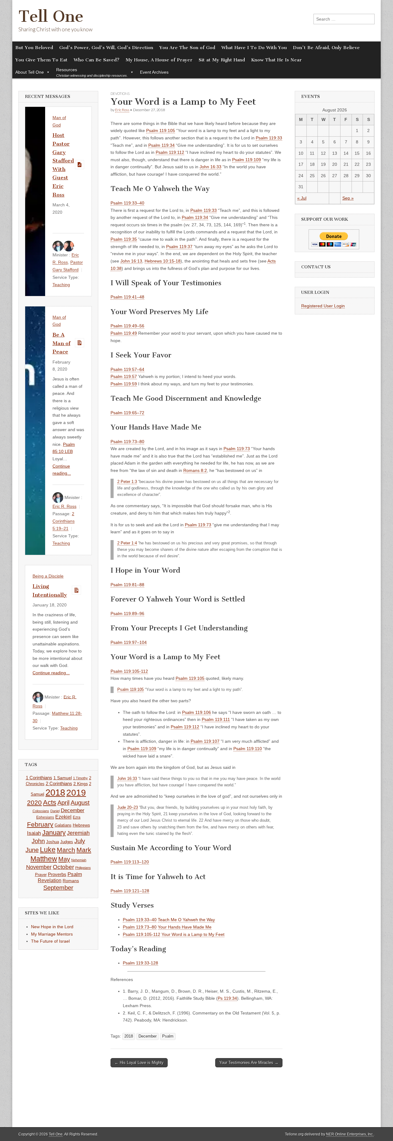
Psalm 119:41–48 (127, 296)
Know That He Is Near (276, 60)
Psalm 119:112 (170, 152)
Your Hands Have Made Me (185, 927)
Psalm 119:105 (160, 130)
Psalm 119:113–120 (130, 861)
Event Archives (154, 72)
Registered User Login (323, 305)
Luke (48, 850)
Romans (71, 880)
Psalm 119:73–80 (127, 441)
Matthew (43, 859)
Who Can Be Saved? (96, 60)
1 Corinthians (39, 777)
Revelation (49, 880)
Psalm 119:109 (246, 159)
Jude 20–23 (127, 807)
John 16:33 (210, 166)
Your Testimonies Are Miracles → (248, 1062)
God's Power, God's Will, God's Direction (106, 47)
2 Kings (80, 783)
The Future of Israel (50, 941)
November (39, 867)
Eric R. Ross (64, 506)
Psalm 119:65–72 (127, 412)
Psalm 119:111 (216, 719)
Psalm (167, 1036)
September (58, 887)
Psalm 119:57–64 (127, 369)
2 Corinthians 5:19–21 (64, 521)
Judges (66, 841)
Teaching (61, 284)
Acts (49, 802)
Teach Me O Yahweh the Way (186, 919)
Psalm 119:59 (124, 383)
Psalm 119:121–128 (130, 890)
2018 (128, 1036)
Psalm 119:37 (179, 246)
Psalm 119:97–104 (129, 642)
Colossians (41, 811)
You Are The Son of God (187, 47)
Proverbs (57, 874)
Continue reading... (51, 672)
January (54, 832)
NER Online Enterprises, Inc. (350, 1134)
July (79, 841)
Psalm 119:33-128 (140, 962)
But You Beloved (34, 47)
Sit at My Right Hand (222, 60)
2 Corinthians (59, 783)
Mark (83, 849)
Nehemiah (78, 860)
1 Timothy (80, 778)
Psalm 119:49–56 (127, 325)
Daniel (55, 811)
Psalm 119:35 (124, 239)
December (147, 1036)
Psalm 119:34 (161, 145)
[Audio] (79, 164)
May (64, 859)
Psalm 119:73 (237, 448)
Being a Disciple (48, 576)
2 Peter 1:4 (127, 543)
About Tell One (29, 72)
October (63, 867)
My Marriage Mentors (52, 934)
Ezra (76, 817)
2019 (76, 792)
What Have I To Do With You (254, 47)
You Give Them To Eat (41, 60)
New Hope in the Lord (52, 926)
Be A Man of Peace (61, 343)
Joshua (52, 841)
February (40, 824)
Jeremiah (78, 833)
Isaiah (34, 833)
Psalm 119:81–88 (127, 584)
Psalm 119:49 (124, 333)
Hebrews (81, 825)
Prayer (41, 874)
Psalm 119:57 (124, 376)
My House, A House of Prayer (159, 60)
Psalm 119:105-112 (129, 671)
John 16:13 (131, 261)
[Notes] (79, 342)
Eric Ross (122, 109)
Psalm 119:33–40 (127, 203)
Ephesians (45, 817)
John (38, 841)
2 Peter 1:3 (127, 482)
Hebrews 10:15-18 (163, 261)
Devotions (120, 93)
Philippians (83, 868)
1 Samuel (62, 777)
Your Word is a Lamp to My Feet (192, 934)
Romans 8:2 (195, 470)
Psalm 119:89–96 (127, 613)
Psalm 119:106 (196, 712)
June (32, 850)
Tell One (51, 16)
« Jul (301, 198)
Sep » (348, 198)
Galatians (63, 825)
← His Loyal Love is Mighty (139, 1062)
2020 (34, 802)
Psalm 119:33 (269, 137)
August (80, 802)
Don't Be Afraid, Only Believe (326, 47)
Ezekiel (63, 817)
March (66, 850)
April (63, 802)
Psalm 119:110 (247, 748)
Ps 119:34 (227, 998)
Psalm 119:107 (205, 741)
